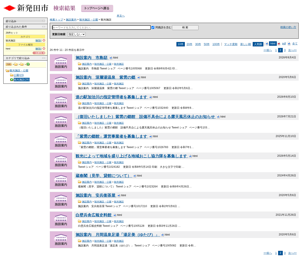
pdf (284, 43)
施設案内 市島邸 (92, 57)
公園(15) (19, 75)
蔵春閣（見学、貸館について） (104, 175)
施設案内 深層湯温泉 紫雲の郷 (106, 77)
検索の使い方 (288, 27)
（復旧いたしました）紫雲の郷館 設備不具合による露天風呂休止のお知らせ (146, 116)
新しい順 (245, 44)
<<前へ (268, 50)
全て (295, 43)
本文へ (121, 15)
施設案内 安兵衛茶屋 (96, 195)
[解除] (38, 40)
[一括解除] (39, 53)
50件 (207, 44)
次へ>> (292, 50)
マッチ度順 (230, 44)
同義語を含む (163, 27)
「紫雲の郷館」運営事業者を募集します (112, 136)
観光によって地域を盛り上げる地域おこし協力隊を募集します (132, 156)
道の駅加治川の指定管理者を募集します (112, 97)
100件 (216, 44)
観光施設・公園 (22, 64)
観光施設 (119, 64)
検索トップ (9, 64)
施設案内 (16, 64)
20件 (189, 44)
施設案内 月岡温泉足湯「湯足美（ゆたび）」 (118, 234)
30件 (198, 44)
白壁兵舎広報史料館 (94, 215)
